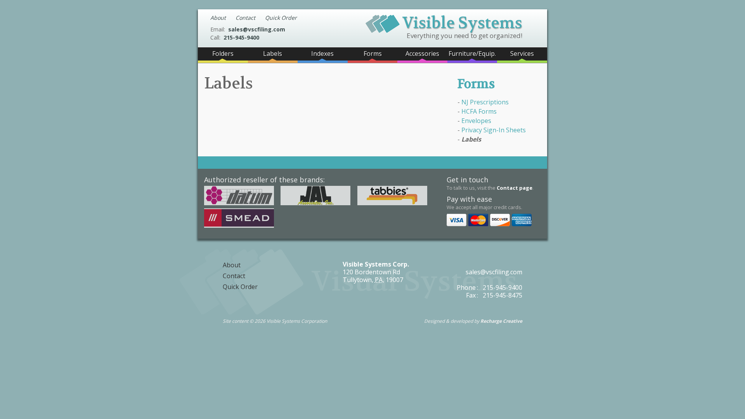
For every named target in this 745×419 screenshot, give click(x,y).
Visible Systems (462, 22)
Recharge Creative (501, 321)
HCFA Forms (479, 111)
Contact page (514, 187)
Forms (476, 84)
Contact (245, 17)
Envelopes (476, 120)
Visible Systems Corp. (376, 264)
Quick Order (281, 17)
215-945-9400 (241, 37)
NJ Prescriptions (485, 102)
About (218, 17)
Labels (471, 139)
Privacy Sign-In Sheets (493, 130)
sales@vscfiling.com (256, 29)
